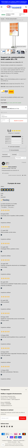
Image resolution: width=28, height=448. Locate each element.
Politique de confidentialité (18, 440)
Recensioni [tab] (5, 154)
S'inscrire (22, 418)
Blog (19, 442)
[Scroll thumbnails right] (26, 51)
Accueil (2, 18)
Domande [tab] (14, 154)
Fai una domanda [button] (15, 150)
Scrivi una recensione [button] (15, 146)
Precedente (4, 207)
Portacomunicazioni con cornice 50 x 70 (10, 170)
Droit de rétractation (12, 442)
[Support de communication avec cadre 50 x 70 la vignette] (3, 51)
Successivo (11, 207)
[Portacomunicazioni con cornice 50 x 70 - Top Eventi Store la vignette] (8, 51)
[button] (23, 175)
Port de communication (11, 18)
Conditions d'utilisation (7, 440)
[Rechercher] (25, 11)
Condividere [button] (6, 173)
